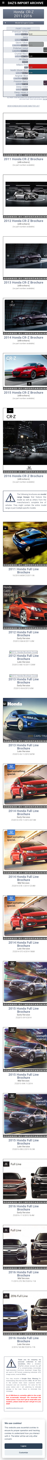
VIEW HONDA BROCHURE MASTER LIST (23, 106)
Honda (19, 12)
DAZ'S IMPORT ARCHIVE (25, 3)
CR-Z (30, 12)
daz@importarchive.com (14, 1408)
